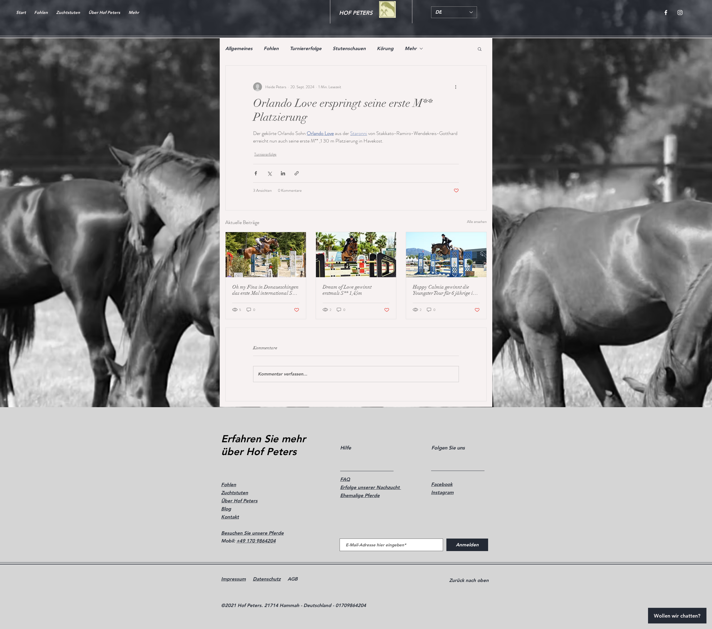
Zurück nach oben (469, 580)
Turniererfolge (306, 48)
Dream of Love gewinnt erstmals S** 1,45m (347, 290)
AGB (293, 579)
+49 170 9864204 (256, 541)
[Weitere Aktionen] (455, 86)
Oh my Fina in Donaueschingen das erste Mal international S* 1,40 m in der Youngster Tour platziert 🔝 (265, 290)
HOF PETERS (355, 12)
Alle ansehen (477, 221)
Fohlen (271, 48)
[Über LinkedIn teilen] (283, 173)
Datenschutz (267, 579)
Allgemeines (239, 48)
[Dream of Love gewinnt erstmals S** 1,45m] (356, 254)
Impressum (233, 579)
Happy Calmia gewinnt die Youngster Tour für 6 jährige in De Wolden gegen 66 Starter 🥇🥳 (445, 290)
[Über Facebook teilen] (255, 173)
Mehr (411, 48)
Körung (385, 48)
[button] (479, 48)
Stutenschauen (349, 48)
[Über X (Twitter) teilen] (269, 173)
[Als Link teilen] (296, 173)
